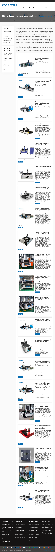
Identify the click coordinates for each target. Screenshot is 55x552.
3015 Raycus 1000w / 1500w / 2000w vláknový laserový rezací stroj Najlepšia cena (43, 58)
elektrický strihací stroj (33, 530)
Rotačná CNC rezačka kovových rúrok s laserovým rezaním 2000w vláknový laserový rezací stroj (42, 209)
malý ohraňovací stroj (19, 536)
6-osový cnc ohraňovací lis (20, 524)
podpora (35, 7)
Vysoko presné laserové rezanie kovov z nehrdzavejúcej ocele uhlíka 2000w (43, 189)
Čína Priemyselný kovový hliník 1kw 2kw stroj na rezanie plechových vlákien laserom (43, 103)
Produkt (29, 7)
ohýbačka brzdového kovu (19, 530)
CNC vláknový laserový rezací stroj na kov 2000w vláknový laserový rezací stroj (43, 81)
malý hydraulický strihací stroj (34, 537)
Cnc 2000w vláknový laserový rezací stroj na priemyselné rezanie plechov (43, 168)
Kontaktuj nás (47, 7)
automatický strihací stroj (33, 527)
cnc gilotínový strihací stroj (33, 528)
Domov (20, 7)
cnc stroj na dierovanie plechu (47, 527)
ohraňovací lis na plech (19, 534)
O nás (24, 7)
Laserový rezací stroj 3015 (6, 534)
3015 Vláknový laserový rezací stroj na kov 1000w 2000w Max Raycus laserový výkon (43, 492)
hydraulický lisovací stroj (46, 530)
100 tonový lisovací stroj (46, 526)
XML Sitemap (46, 550)
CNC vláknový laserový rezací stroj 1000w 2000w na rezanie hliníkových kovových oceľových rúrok (43, 340)
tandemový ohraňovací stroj (20, 537)
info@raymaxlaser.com (7, 65)
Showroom (51, 550)
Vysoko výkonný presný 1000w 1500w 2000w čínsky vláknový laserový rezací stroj (42, 145)
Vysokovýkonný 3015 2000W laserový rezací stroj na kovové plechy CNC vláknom (42, 298)
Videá (41, 7)
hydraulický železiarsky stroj (47, 533)
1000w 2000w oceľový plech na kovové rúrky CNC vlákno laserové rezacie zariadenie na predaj (42, 383)
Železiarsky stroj (7, 40)
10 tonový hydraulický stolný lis (47, 524)
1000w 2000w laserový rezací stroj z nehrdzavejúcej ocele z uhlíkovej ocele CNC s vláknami (42, 427)
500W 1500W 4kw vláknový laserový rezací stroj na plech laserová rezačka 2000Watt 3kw (43, 277)
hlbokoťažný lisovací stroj (46, 529)
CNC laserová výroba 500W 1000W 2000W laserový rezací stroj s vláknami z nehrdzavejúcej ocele (42, 255)
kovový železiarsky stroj (46, 535)
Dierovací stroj (7, 42)
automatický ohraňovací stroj (20, 528)
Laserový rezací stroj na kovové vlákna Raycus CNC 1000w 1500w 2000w (42, 234)
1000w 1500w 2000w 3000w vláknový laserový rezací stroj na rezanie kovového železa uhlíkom (42, 361)
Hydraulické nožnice (8, 38)
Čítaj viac (20, 75)
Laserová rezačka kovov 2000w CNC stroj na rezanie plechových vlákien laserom (42, 320)
